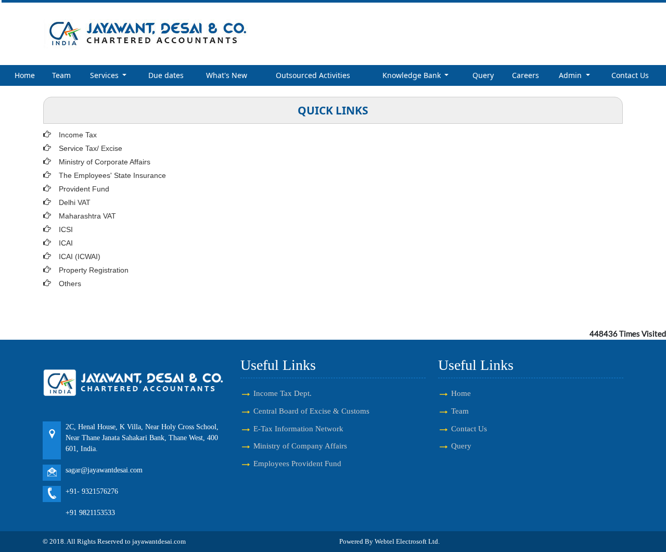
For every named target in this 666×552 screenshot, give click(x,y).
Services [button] (105, 75)
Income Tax (78, 135)
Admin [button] (571, 75)
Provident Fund (84, 189)
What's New (226, 75)
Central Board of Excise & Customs (311, 410)
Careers (525, 75)
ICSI (66, 229)
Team (61, 75)
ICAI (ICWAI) (79, 256)
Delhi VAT (75, 202)
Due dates (166, 75)
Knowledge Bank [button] (412, 75)
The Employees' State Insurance (112, 175)
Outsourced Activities (313, 75)
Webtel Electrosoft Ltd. (407, 541)
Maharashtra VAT (87, 216)
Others (70, 283)
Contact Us (630, 75)
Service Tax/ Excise (90, 148)
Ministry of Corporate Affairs (104, 162)
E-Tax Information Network (298, 428)
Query (483, 75)
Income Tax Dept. (282, 393)
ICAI (66, 243)
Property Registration (94, 270)
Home (25, 75)
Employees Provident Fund (297, 463)
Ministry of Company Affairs (300, 445)
